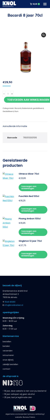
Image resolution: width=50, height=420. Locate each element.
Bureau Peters (29, 417)
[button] (43, 35)
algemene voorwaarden (16, 414)
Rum (16, 111)
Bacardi (18, 108)
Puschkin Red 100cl (29, 196)
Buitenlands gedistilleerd (33, 108)
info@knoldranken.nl (13, 305)
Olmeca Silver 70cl (29, 173)
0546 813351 (10, 302)
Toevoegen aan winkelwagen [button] (28, 187)
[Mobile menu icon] (45, 4)
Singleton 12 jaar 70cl (30, 241)
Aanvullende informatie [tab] (15, 126)
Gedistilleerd (8, 111)
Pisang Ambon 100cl (30, 218)
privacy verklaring (36, 414)
